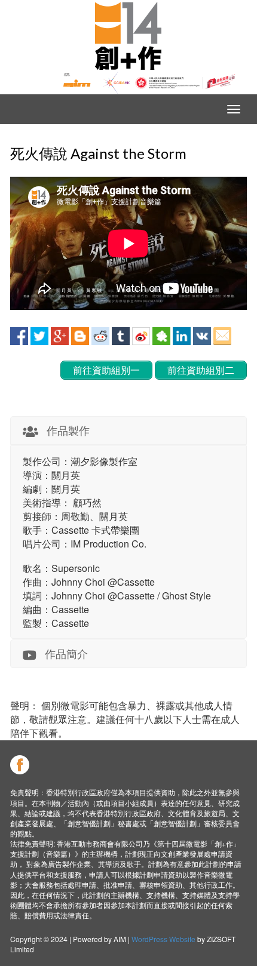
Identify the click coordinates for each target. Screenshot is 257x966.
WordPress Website (163, 939)
